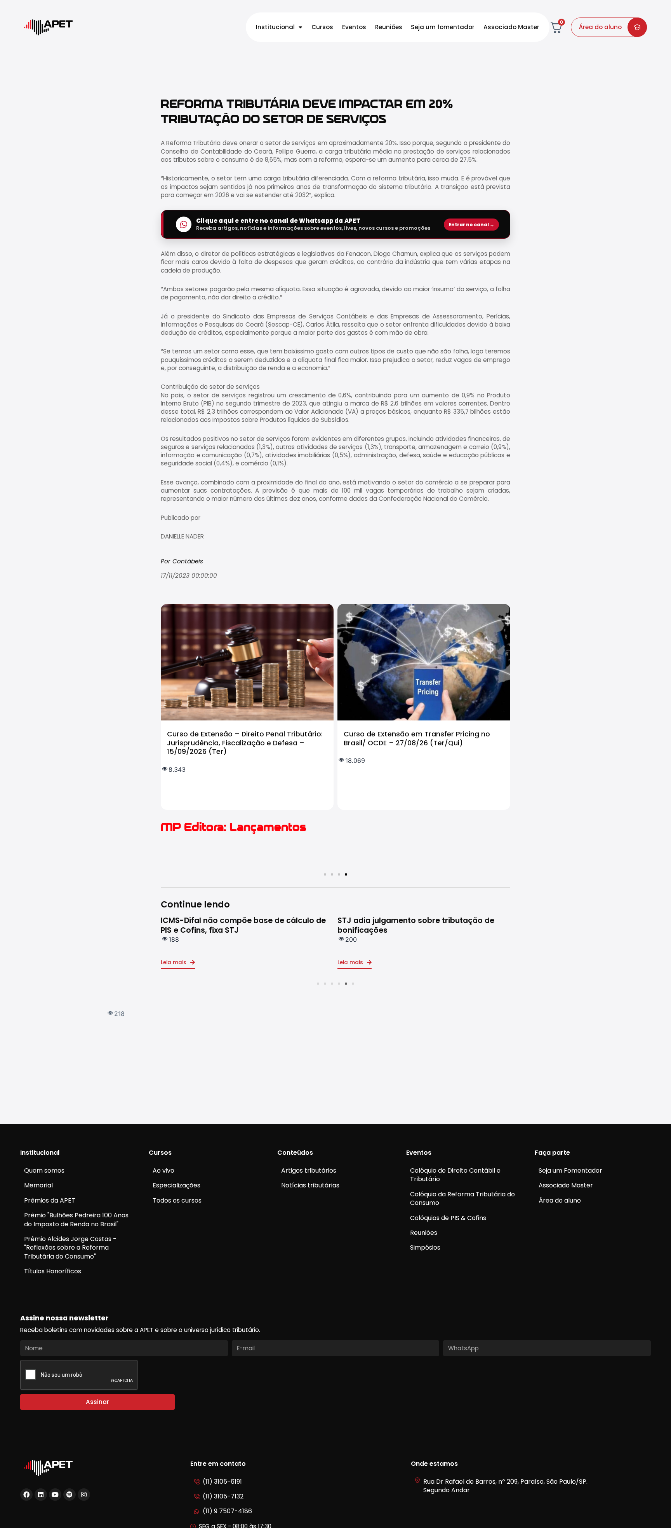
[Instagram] (84, 1494)
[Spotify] (69, 1494)
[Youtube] (55, 1494)
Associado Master (511, 27)
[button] (325, 874)
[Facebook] (26, 1494)
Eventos (354, 27)
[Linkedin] (41, 1494)
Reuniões (388, 27)
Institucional (275, 27)
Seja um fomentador (443, 27)
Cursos (322, 27)
